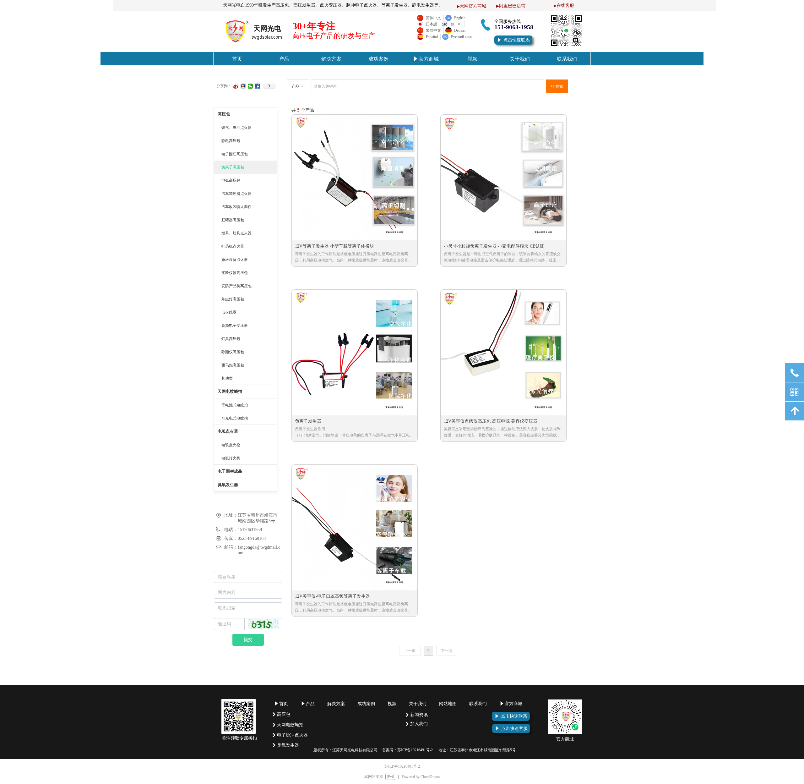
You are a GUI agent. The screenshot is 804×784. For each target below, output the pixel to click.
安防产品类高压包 (236, 286)
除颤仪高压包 (232, 352)
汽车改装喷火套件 (236, 207)
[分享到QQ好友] (243, 86)
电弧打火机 (230, 458)
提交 (248, 639)
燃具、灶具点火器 (236, 233)
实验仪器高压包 (234, 273)
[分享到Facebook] (257, 86)
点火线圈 (228, 312)
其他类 (227, 378)
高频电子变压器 (234, 325)
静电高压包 (230, 141)
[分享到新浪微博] (236, 86)
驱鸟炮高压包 (232, 365)
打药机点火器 (232, 246)
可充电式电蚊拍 (234, 418)
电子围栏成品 (230, 471)
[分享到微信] (250, 86)
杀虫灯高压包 (232, 299)
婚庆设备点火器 (234, 259)
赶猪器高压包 (232, 220)
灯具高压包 (230, 339)
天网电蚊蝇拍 (230, 391)
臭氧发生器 (228, 484)
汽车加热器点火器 (236, 193)
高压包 (224, 114)
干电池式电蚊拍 (234, 405)
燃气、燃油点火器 (236, 127)
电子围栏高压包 (234, 154)
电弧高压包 (230, 180)
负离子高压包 (232, 167)
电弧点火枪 (230, 445)
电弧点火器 (228, 431)
